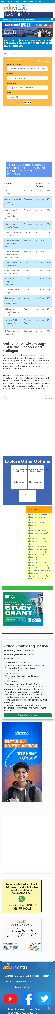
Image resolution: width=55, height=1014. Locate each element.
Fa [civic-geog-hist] (34, 520)
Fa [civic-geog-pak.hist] (36, 522)
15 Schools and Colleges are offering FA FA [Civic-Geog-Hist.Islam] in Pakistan (27, 169)
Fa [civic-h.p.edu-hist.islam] (37, 554)
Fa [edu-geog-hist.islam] (36, 530)
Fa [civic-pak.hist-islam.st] (37, 562)
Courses (11, 83)
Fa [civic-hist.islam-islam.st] (38, 568)
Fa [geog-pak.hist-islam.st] (37, 544)
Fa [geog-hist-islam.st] (36, 538)
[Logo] (27, 966)
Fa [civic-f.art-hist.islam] (36, 552)
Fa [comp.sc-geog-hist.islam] (38, 570)
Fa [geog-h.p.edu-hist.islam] (38, 536)
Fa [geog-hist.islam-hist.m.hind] (39, 528)
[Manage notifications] (49, 1008)
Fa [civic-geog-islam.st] (36, 517)
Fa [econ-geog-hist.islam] (37, 573)
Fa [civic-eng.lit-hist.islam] (37, 549)
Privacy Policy (34, 1009)
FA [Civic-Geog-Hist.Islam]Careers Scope (36, 470)
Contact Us (20, 1009)
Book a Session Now (28, 715)
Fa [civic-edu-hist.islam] (36, 546)
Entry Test (27, 494)
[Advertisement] (27, 133)
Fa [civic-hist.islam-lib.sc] (37, 560)
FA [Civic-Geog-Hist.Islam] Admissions (19, 470)
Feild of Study (14, 64)
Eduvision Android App (21, 987)
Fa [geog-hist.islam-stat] (36, 578)
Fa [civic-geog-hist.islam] (37, 514)
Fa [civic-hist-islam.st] (35, 557)
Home (4, 54)
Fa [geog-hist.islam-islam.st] (38, 565)
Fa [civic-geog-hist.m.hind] (37, 525)
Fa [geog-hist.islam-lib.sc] (37, 541)
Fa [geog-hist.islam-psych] (37, 576)
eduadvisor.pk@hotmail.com (18, 981)
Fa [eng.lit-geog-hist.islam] (37, 533)
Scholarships (19, 482)
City (9, 92)
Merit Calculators (35, 482)
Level (10, 73)
